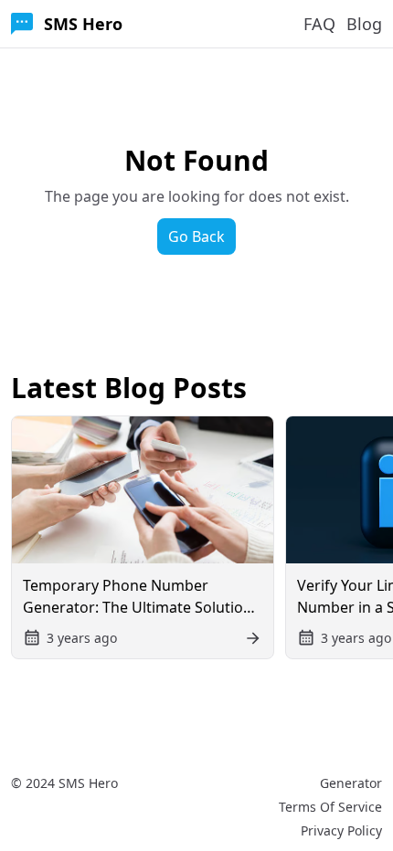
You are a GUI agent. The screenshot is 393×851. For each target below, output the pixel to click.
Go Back (196, 236)
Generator (351, 783)
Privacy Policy (341, 830)
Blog (364, 24)
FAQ (319, 24)
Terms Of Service (330, 806)
